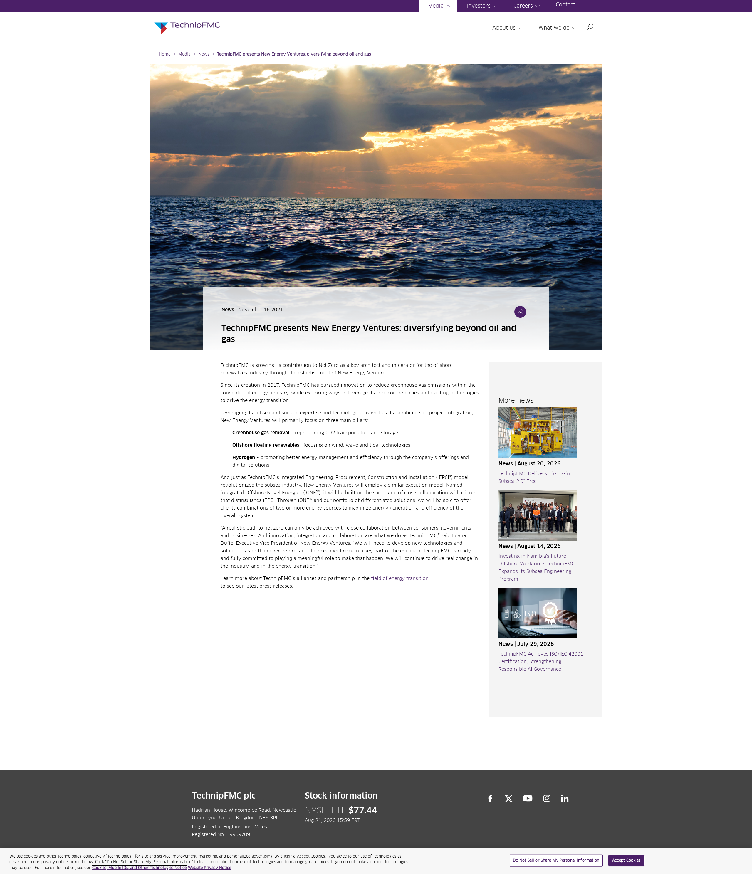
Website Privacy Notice (209, 868)
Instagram (547, 798)
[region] (376, 861)
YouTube (528, 798)
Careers (523, 6)
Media (436, 6)
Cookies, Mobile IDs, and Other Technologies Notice (139, 868)
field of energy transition (400, 578)
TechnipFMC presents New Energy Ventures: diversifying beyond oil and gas (294, 54)
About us (504, 28)
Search (590, 27)
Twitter (509, 798)
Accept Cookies (626, 860)
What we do (554, 28)
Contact (565, 5)
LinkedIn (565, 798)
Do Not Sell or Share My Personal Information (556, 860)
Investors (478, 6)
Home (165, 54)
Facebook (490, 798)
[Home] (187, 22)
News (203, 54)
